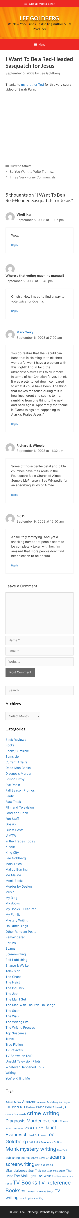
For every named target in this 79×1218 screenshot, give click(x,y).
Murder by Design (19, 886)
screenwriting (20, 1164)
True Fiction (14, 1044)
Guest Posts (15, 830)
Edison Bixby (15, 779)
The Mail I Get (16, 999)
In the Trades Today (20, 841)
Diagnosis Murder (18, 773)
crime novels (19, 1114)
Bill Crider (12, 1107)
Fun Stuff (12, 819)
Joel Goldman (37, 1135)
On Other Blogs (17, 926)
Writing (11, 1073)
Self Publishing (16, 960)
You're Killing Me (18, 1078)
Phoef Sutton (63, 1150)
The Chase (13, 977)
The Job (12, 994)
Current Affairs (20, 166)
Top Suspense (16, 1033)
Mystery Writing (17, 920)
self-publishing (44, 1164)
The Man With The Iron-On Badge (30, 1005)
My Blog (11, 898)
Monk (12, 1149)
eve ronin (52, 1120)
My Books (13, 903)
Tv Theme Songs (44, 1191)
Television (13, 971)
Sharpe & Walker (18, 965)
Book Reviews (16, 740)
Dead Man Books (18, 768)
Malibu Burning (17, 869)
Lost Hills (33, 1142)
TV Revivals (14, 1050)
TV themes (28, 1191)
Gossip (11, 824)
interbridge (62, 1212)
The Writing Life (17, 1022)
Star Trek (34, 1170)
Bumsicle (12, 756)
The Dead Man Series (53, 1171)
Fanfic (10, 796)
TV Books (25, 1182)
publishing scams (18, 1158)
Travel (10, 1039)
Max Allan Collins (51, 1142)
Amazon (29, 1101)
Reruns (11, 943)
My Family (13, 914)
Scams (10, 948)
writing (39, 1198)
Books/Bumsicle (17, 751)
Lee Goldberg (39, 18)
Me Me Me (13, 875)
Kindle (10, 847)
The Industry (15, 988)
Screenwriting (16, 954)
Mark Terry (25, 332)
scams (57, 1157)
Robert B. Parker (39, 1158)
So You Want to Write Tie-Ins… (32, 171)
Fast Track (13, 802)
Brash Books (45, 1107)
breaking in (61, 1107)
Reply (14, 245)
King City (12, 852)
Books (10, 745)
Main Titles (14, 864)
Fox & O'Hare (34, 1128)
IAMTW (11, 835)
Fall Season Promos (20, 790)
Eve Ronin (13, 785)
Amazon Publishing (47, 1102)
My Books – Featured (21, 909)
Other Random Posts (21, 931)
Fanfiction (18, 1128)
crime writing (43, 1113)
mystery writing (38, 1149)
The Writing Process (20, 1027)
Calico (8, 1114)
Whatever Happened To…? (25, 1067)
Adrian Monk (13, 1102)
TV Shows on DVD (19, 1056)
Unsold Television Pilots (23, 1061)
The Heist (13, 982)
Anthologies (64, 1102)
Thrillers (56, 1176)
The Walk (12, 1016)
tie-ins (65, 1176)
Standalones (16, 1170)
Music (10, 892)
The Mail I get (25, 1176)
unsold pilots (27, 1198)
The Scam (13, 1011)
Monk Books (15, 881)
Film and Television (20, 807)
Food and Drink (17, 813)
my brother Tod (32, 84)
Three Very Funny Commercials (33, 177)
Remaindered (15, 937)
